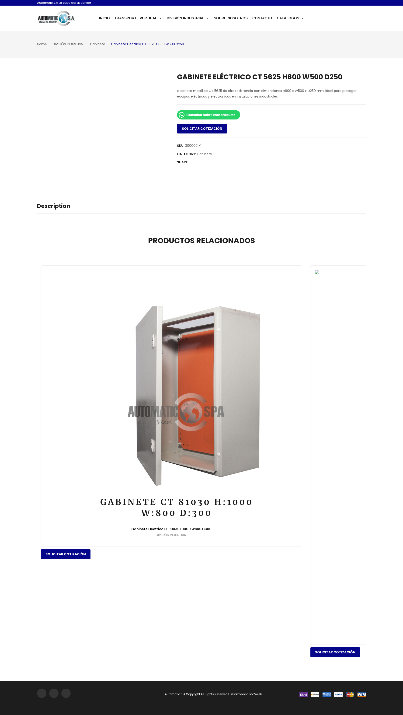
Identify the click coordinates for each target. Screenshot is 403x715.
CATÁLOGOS (288, 18)
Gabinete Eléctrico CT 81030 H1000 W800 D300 (171, 529)
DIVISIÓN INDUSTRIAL (185, 18)
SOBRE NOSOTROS (231, 18)
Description (53, 206)
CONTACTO (262, 18)
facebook (355, 3)
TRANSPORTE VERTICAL (136, 18)
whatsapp (362, 3)
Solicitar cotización (202, 128)
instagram (348, 3)
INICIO (104, 18)
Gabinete (204, 154)
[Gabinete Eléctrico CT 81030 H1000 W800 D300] (171, 396)
